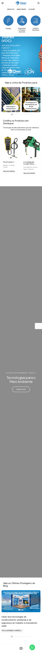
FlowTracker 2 (8, 162)
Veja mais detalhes (9, 171)
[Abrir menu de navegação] (3, 3)
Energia (8, 28)
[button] (19, 74)
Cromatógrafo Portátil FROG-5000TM (29, 163)
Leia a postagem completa (11, 630)
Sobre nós (21, 389)
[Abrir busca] (38, 3)
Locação (32, 9)
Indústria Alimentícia (35, 29)
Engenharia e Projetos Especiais (22, 30)
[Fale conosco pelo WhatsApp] (32, 647)
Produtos (10, 9)
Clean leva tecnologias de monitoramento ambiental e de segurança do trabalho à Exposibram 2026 (19, 621)
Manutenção (21, 9)
